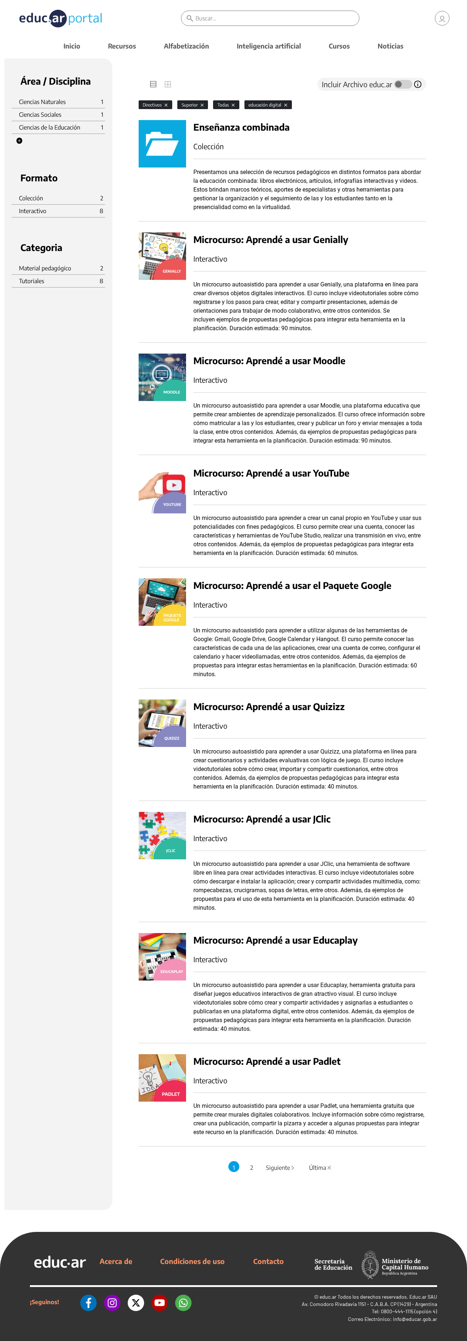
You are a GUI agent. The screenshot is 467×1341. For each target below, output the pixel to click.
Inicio (71, 46)
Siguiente (280, 1167)
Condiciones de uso (192, 1261)
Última (320, 1167)
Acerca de (116, 1261)
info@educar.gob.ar (415, 1319)
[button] (19, 141)
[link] (442, 18)
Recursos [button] (122, 46)
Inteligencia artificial (269, 46)
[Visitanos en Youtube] (159, 1302)
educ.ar (328, 1297)
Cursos (339, 46)
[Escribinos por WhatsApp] (183, 1302)
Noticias (391, 46)
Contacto (268, 1261)
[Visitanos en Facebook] (88, 1302)
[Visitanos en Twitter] (136, 1302)
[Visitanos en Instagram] (112, 1302)
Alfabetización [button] (186, 46)
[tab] (153, 84)
